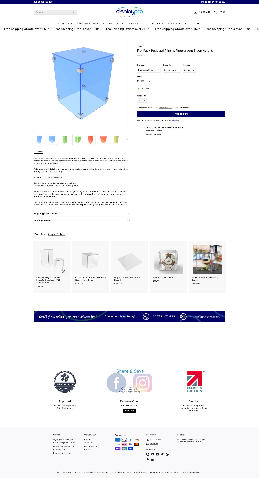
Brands (173, 23)
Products (63, 23)
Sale (199, 23)
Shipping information (46, 213)
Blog (188, 23)
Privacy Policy (171, 472)
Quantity (141, 96)
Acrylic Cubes (56, 234)
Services (155, 23)
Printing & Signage (89, 23)
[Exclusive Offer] (129, 382)
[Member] (194, 382)
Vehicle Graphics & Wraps (64, 443)
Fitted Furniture (59, 449)
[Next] (126, 139)
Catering (115, 23)
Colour (140, 65)
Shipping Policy (141, 472)
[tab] (38, 152)
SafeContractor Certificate (96, 472)
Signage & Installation (63, 439)
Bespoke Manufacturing (63, 446)
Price (139, 76)
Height (186, 65)
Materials (135, 23)
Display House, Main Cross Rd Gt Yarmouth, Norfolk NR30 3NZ (191, 440)
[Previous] (35, 139)
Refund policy (156, 472)
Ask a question (42, 220)
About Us (88, 443)
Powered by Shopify (190, 472)
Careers (87, 449)
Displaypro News (91, 446)
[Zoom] (81, 85)
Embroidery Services (62, 453)
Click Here (129, 411)
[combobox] (55, 12)
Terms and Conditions (121, 472)
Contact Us (89, 439)
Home (139, 46)
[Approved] (65, 382)
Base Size (168, 65)
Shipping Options (165, 107)
